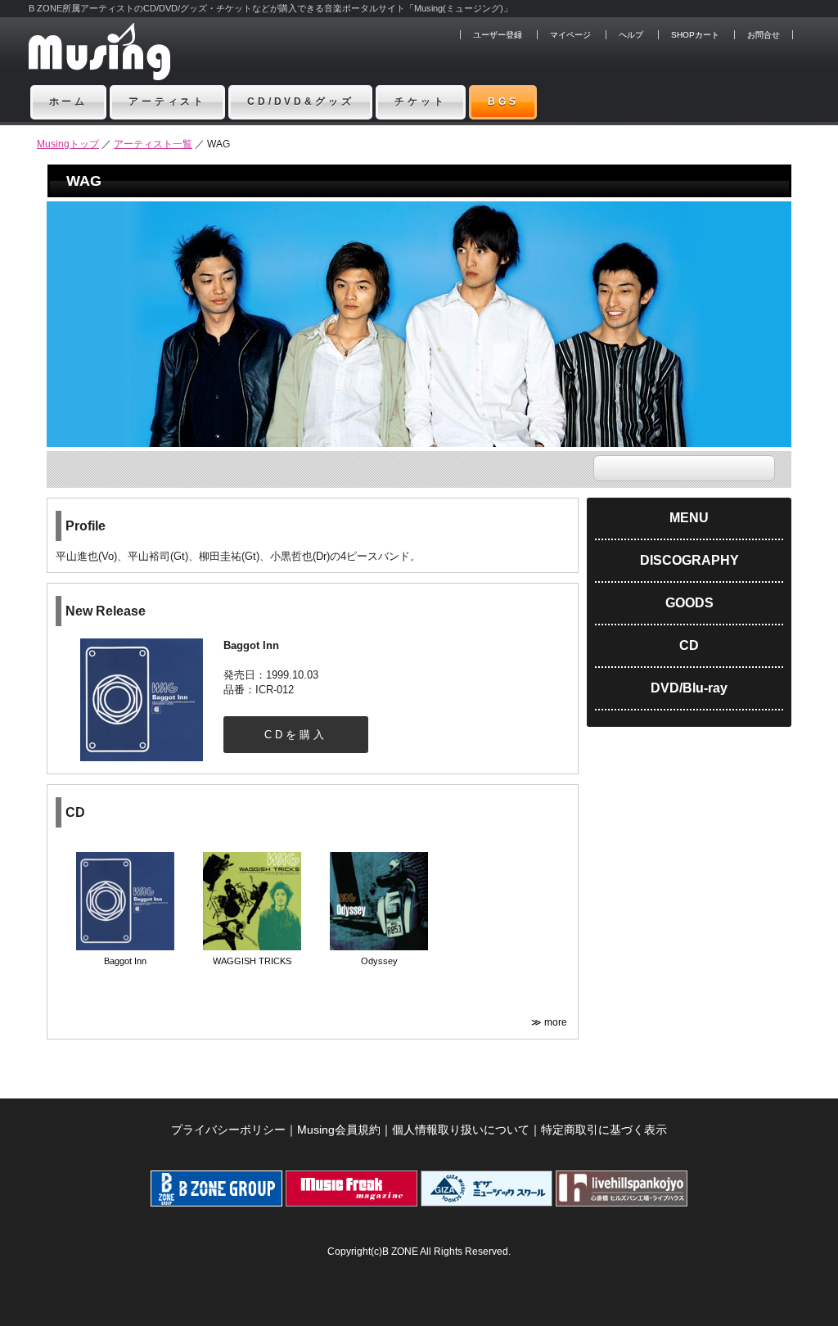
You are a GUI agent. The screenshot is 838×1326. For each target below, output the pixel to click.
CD (689, 645)
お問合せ (763, 34)
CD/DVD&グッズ (300, 101)
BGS (503, 101)
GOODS (689, 603)
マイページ (570, 34)
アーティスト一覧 (153, 144)
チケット (420, 101)
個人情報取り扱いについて (460, 1129)
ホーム (68, 101)
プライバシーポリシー (228, 1129)
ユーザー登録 (497, 34)
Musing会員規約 (339, 1129)
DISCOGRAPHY (689, 560)
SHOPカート (695, 34)
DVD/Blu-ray (689, 688)
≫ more (550, 1022)
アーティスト (167, 101)
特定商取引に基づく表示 (604, 1129)
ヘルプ (631, 34)
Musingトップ (68, 144)
